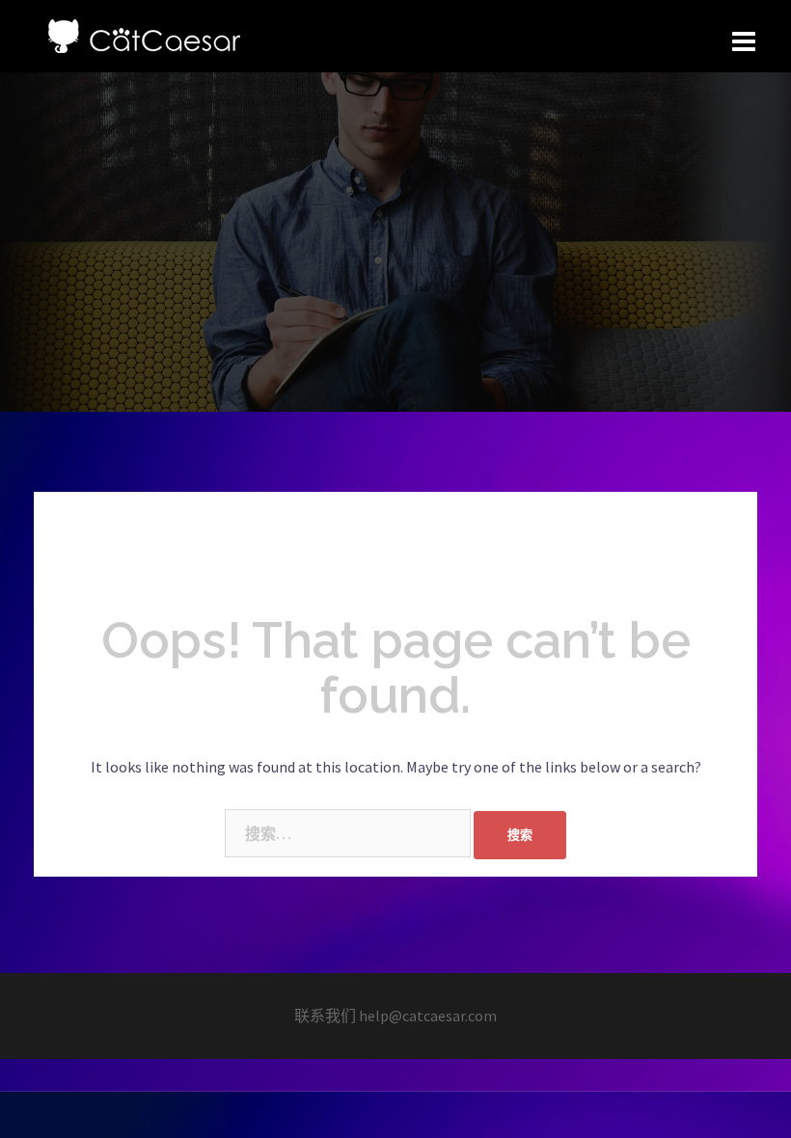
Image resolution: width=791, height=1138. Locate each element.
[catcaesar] (144, 33)
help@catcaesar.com (428, 1015)
